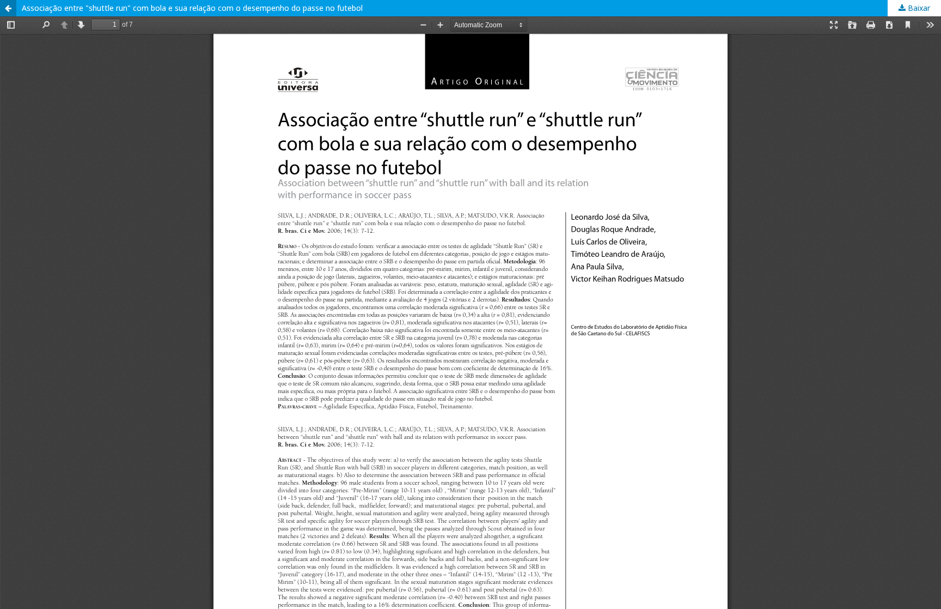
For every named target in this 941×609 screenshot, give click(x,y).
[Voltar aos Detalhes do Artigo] (8, 8)
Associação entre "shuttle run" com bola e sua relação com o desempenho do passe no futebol (192, 8)
